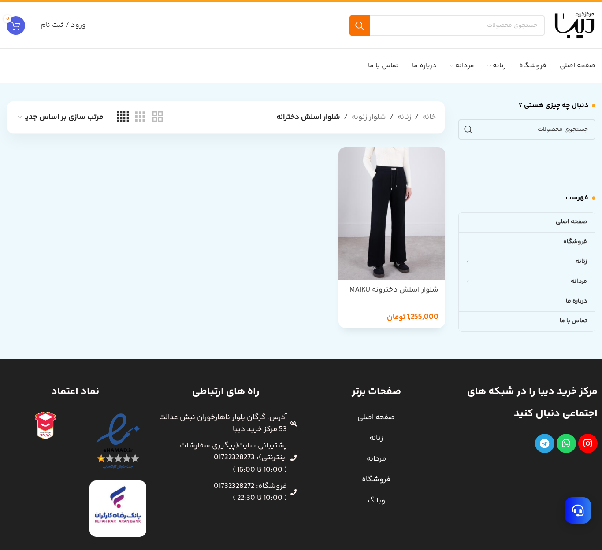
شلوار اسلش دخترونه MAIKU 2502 (393, 295)
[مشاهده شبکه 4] (123, 117)
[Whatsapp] (566, 443)
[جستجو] (359, 25)
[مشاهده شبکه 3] (140, 117)
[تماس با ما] (578, 510)
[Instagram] (588, 443)
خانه (429, 117)
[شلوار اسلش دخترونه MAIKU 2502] (391, 213)
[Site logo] (574, 25)
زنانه (404, 117)
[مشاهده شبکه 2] (157, 117)
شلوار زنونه (369, 117)
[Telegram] (544, 443)
